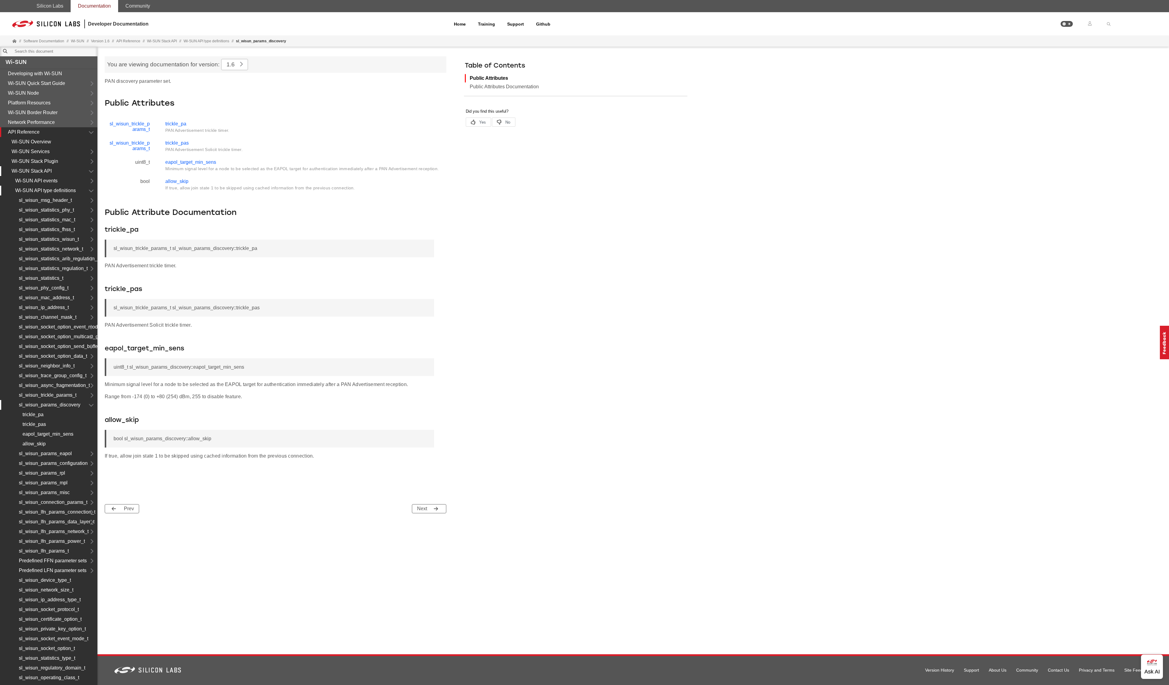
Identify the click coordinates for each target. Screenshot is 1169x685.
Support (515, 24)
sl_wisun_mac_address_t (46, 297)
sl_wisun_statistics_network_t (51, 248)
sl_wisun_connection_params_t (53, 502)
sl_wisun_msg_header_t (45, 200)
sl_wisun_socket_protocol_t (49, 609)
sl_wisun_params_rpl (42, 473)
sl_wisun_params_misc (44, 492)
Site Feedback (1138, 670)
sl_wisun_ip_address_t (44, 307)
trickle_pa (33, 414)
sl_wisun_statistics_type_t (47, 658)
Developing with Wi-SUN (35, 73)
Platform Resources (29, 102)
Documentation (94, 6)
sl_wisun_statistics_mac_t (47, 219)
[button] (1067, 24)
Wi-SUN (15, 62)
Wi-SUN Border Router (33, 112)
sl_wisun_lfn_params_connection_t (57, 512)
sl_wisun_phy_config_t (43, 287)
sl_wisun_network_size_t (46, 589)
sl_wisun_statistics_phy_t (46, 210)
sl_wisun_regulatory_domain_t (52, 667)
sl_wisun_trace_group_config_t (52, 375)
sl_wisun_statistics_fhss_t (47, 229)
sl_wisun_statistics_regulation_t (53, 268)
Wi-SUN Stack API (162, 41)
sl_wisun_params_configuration (53, 463)
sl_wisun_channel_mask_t (47, 317)
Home (460, 24)
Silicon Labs (50, 6)
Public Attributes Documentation (504, 86)
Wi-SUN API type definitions (206, 41)
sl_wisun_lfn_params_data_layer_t (56, 521)
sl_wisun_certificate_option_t (50, 619)
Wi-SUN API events (36, 180)
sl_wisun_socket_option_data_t (53, 356)
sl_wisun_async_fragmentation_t (54, 385)
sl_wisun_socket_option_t (47, 648)
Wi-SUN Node (23, 93)
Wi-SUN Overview (31, 141)
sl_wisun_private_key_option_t (52, 628)
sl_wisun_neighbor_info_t (47, 365)
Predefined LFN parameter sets (52, 570)
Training (486, 24)
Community (137, 6)
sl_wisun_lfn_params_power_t (52, 541)
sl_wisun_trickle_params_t (47, 395)
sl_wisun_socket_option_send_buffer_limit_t (58, 346)
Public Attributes (489, 78)
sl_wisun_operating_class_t (49, 677)
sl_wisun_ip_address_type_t (50, 599)
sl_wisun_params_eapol (45, 453)
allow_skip (34, 443)
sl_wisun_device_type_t (45, 580)
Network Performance (31, 122)
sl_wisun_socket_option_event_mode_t (58, 326)
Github (543, 24)
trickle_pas (34, 424)
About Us (997, 670)
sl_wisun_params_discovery (49, 404)
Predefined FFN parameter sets (53, 560)
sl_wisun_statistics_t (41, 278)
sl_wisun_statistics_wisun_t (49, 239)
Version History (939, 670)
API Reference (24, 132)
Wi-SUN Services (31, 151)
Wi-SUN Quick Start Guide (36, 83)
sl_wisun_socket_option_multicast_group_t (58, 336)
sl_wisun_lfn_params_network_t (54, 531)
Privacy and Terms (1097, 670)
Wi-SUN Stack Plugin (35, 161)
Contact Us (1058, 670)
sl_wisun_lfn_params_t (44, 550)
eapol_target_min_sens (48, 434)
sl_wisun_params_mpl (43, 482)
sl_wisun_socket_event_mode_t (53, 638)
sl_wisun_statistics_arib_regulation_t (58, 258)
